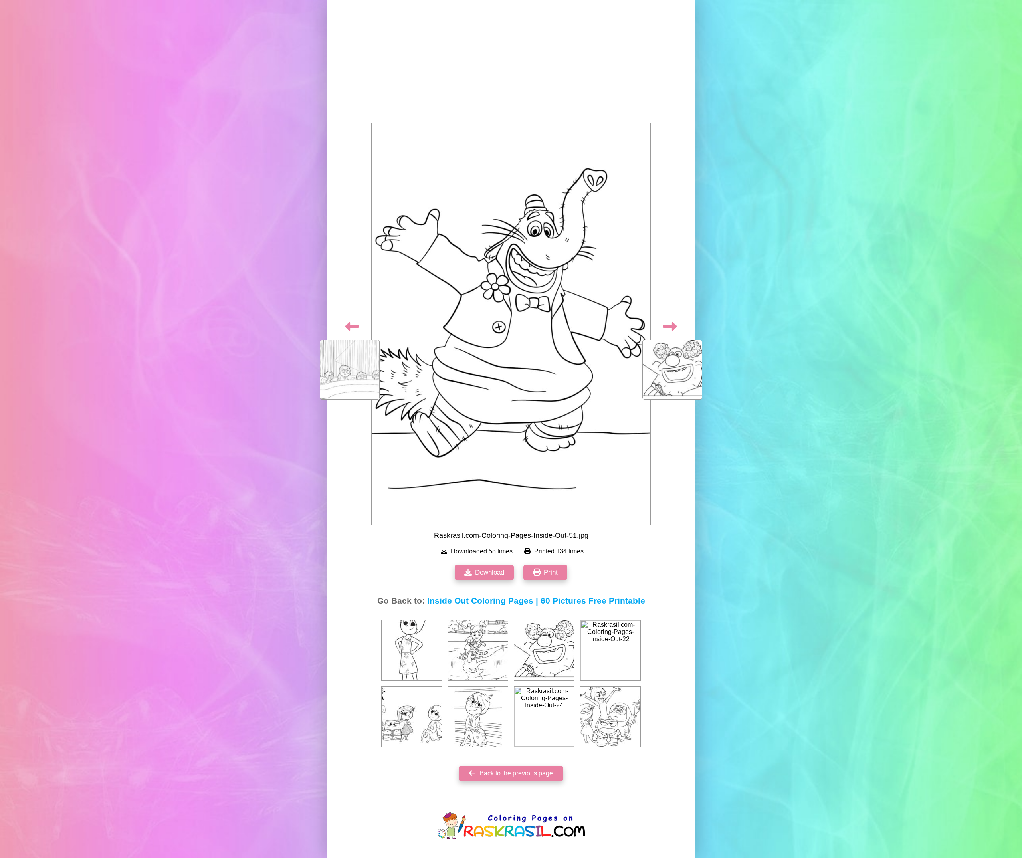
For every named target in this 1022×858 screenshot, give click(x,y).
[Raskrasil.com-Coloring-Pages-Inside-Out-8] (411, 650)
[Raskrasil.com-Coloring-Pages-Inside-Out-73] (478, 650)
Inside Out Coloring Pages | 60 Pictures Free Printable (536, 601)
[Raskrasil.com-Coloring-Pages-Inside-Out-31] (411, 716)
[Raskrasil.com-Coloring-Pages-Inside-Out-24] (544, 716)
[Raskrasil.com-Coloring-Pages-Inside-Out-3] (478, 716)
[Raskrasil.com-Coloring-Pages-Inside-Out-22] (610, 650)
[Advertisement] (511, 64)
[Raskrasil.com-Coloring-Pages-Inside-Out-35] (610, 716)
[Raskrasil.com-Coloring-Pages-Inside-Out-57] (544, 650)
